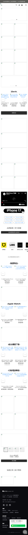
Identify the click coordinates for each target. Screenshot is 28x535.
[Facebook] (4, 505)
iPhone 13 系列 (19, 220)
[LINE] (10, 505)
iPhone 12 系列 (8, 222)
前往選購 (14, 460)
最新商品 (4, 510)
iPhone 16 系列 (9, 217)
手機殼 (9, 510)
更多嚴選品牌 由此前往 (14, 232)
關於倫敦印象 (5, 525)
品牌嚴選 (11, 512)
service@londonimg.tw (10, 501)
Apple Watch (15, 510)
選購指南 (17, 512)
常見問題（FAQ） (6, 517)
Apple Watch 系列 (19, 222)
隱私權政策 (5, 527)
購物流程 (19, 517)
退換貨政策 (5, 519)
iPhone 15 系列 (19, 217)
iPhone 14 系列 (9, 220)
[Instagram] (7, 505)
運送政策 (13, 517)
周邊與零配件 (5, 512)
